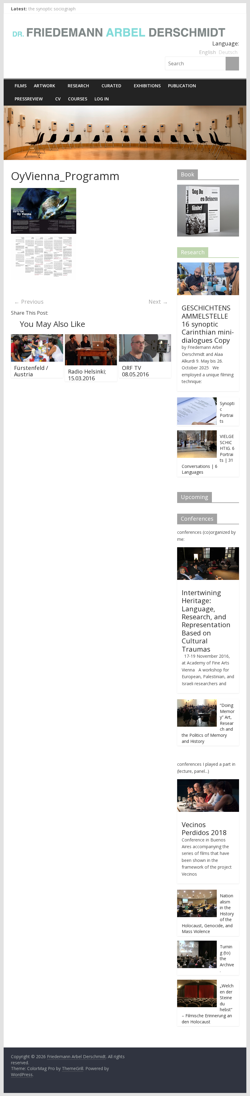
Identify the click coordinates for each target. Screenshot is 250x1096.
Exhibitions (147, 86)
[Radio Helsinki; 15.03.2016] (91, 338)
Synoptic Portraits (227, 412)
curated (111, 86)
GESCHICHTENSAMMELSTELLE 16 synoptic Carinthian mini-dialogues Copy (208, 324)
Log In (102, 99)
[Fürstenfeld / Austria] (37, 338)
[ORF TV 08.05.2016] (145, 338)
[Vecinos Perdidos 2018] (208, 782)
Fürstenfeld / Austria (31, 371)
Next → (158, 301)
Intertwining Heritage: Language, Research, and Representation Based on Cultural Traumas (206, 620)
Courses (77, 99)
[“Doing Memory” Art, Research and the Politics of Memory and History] (197, 702)
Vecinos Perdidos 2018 (204, 828)
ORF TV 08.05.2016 (135, 371)
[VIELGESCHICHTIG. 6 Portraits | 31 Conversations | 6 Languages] (197, 433)
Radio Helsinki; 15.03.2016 (87, 375)
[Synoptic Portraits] (197, 400)
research (78, 86)
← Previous (29, 301)
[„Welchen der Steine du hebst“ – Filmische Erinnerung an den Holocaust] (197, 983)
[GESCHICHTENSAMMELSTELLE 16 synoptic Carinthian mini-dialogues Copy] (208, 266)
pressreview (29, 99)
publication (182, 86)
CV (58, 99)
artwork (44, 86)
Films (21, 86)
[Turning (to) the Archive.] (197, 944)
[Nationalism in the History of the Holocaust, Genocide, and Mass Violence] (197, 893)
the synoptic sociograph (52, 9)
